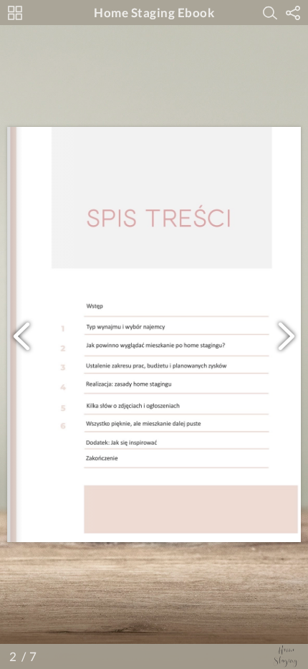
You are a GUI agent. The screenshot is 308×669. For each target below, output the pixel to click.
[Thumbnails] (15, 13)
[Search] (270, 13)
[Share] (293, 13)
